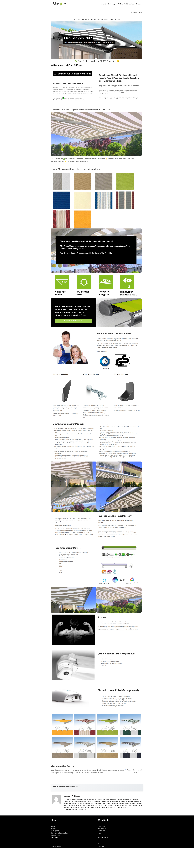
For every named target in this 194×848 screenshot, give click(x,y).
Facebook (101, 844)
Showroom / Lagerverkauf (59, 833)
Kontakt (53, 826)
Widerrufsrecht (56, 846)
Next (140, 12)
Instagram (101, 846)
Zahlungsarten (55, 831)
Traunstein (94, 770)
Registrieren (102, 828)
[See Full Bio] (86, 809)
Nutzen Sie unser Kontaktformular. (65, 787)
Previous (134, 12)
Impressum (54, 844)
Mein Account (102, 826)
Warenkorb (101, 831)
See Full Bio (82, 809)
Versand (53, 828)
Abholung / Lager (56, 835)
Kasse (100, 833)
